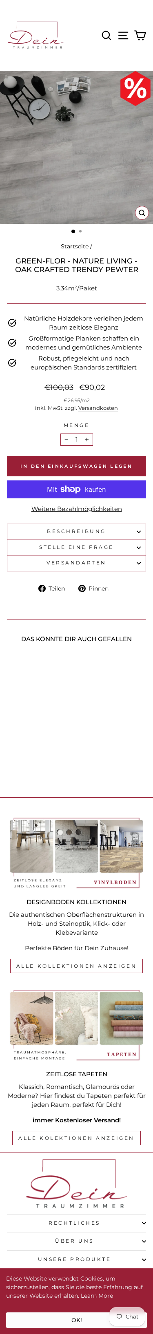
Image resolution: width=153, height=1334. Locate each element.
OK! (76, 1320)
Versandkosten (98, 408)
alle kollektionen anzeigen (76, 966)
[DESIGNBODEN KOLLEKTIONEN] (76, 853)
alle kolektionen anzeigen (76, 1138)
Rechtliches (74, 1223)
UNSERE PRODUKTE (74, 1259)
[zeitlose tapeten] (76, 1025)
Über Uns (74, 1241)
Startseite (75, 246)
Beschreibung (76, 531)
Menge (77, 425)
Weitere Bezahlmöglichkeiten (76, 509)
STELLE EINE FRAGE (76, 547)
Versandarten (76, 563)
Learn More (97, 1295)
